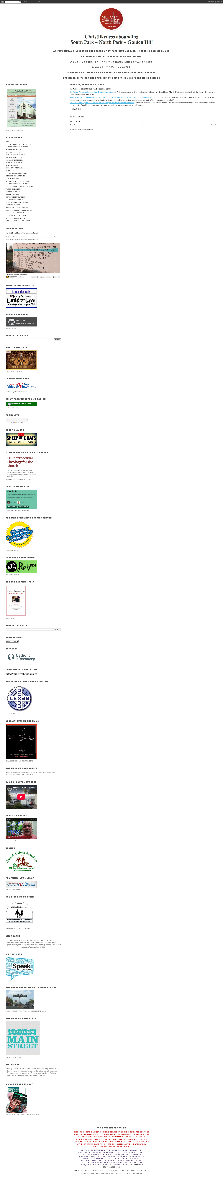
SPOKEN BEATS (11, 171)
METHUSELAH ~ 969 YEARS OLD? (17, 202)
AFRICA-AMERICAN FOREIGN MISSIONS (19, 186)
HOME (8, 142)
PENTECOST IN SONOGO (14, 157)
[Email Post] (79, 109)
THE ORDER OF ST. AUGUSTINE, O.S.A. (19, 144)
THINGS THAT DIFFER (13, 178)
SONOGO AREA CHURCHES (15, 149)
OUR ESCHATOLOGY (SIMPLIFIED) (17, 207)
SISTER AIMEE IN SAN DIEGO (16, 197)
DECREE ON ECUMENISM (14, 160)
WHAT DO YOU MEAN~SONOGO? (17, 147)
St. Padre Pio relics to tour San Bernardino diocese (92, 91)
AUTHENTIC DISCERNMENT (15, 218)
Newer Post (73, 125)
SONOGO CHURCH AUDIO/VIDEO (17, 152)
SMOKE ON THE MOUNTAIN (15, 176)
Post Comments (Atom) (85, 129)
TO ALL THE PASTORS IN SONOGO (17, 155)
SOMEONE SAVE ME (12, 165)
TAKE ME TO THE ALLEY (14, 168)
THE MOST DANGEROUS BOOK (16, 173)
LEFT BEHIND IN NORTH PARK (16, 213)
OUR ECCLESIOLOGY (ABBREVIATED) (19, 210)
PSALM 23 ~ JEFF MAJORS (14, 163)
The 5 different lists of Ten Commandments (22, 233)
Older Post (214, 125)
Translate (21, 423)
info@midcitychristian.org (21, 673)
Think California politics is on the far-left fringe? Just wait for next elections (102, 102)
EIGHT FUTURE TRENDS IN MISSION (18, 184)
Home (144, 125)
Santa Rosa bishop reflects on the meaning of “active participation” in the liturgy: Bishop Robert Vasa (112, 97)
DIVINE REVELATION (13, 205)
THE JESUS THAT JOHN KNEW (16, 215)
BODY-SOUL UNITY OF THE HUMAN (18, 221)
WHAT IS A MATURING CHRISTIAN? (18, 181)
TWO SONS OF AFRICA (13, 189)
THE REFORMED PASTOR (14, 199)
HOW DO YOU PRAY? (13, 194)
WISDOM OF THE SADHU (14, 192)
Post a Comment (75, 121)
